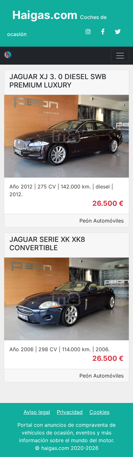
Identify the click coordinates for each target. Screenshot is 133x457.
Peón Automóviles (101, 220)
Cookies (99, 412)
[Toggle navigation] (120, 55)
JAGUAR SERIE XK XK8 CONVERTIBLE (47, 243)
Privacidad (70, 412)
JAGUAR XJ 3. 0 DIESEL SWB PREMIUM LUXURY (57, 80)
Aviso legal (37, 412)
